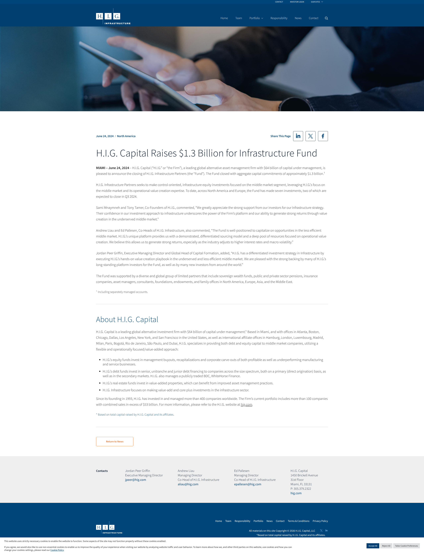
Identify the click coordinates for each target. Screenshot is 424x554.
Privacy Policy (320, 521)
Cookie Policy (57, 550)
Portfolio (258, 521)
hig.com (246, 404)
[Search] (326, 18)
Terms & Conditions (298, 521)
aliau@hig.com (188, 484)
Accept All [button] (373, 545)
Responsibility (242, 521)
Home (218, 521)
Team (228, 521)
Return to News (114, 441)
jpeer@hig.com (135, 480)
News (269, 521)
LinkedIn (298, 136)
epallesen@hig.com (247, 484)
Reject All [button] (386, 545)
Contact (280, 521)
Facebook (323, 136)
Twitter (311, 136)
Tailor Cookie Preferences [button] (406, 545)
